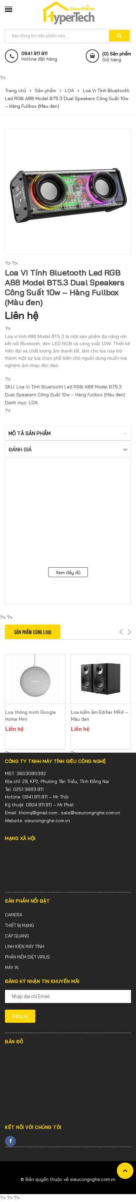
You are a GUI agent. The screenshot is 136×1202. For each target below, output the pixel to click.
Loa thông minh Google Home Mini (30, 715)
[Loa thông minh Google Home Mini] (35, 679)
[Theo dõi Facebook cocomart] (10, 1141)
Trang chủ (15, 91)
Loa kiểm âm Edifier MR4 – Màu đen (99, 715)
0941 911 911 (34, 53)
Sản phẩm (45, 91)
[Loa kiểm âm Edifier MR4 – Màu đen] (101, 679)
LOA (69, 91)
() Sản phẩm (116, 57)
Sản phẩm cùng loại (32, 631)
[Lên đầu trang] (125, 1170)
